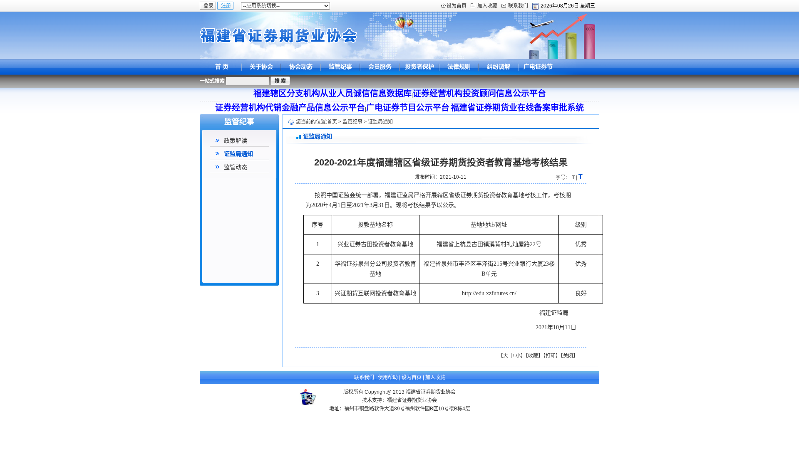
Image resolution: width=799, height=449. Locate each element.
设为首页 (456, 6)
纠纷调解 (498, 66)
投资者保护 (419, 66)
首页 (332, 122)
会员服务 (380, 66)
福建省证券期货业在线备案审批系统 (517, 107)
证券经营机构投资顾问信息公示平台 (479, 93)
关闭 (568, 356)
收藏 (533, 356)
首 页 (221, 66)
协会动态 (301, 66)
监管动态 (235, 167)
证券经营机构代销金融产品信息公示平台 (290, 107)
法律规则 (459, 66)
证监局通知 (238, 153)
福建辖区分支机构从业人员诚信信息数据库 (332, 93)
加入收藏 (487, 6)
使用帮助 (388, 377)
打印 (551, 356)
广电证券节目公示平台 (538, 74)
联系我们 (518, 6)
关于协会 (261, 66)
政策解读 (235, 140)
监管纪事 (340, 66)
